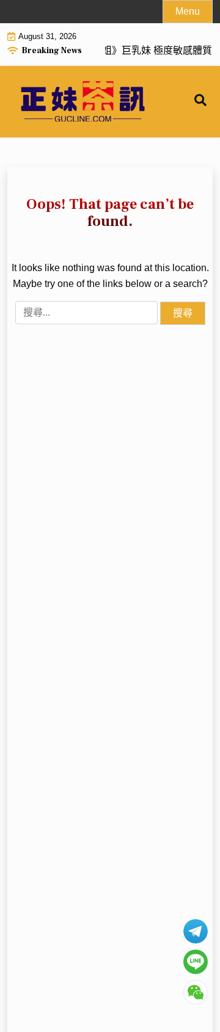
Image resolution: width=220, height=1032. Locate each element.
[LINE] (195, 962)
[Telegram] (195, 931)
